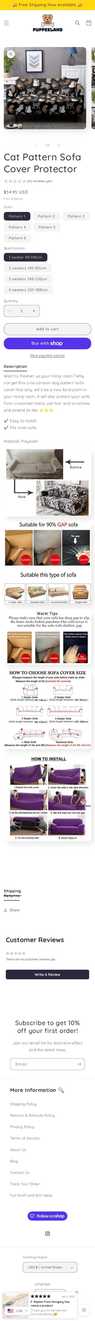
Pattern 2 (46, 216)
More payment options (47, 355)
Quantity (10, 301)
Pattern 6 (17, 238)
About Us (18, 1149)
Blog (14, 1161)
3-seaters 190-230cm (28, 279)
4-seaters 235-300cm (28, 290)
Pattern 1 (17, 216)
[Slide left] (36, 145)
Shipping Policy (23, 1104)
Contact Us (20, 1172)
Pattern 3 (76, 216)
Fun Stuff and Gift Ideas (31, 1195)
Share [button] (15, 910)
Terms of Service (25, 1138)
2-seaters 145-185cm (28, 268)
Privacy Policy (22, 1126)
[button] (6, 23)
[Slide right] (58, 145)
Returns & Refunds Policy (32, 1115)
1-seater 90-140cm (25, 257)
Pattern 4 (17, 227)
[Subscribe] (79, 1064)
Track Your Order (25, 1184)
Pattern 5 (47, 227)
